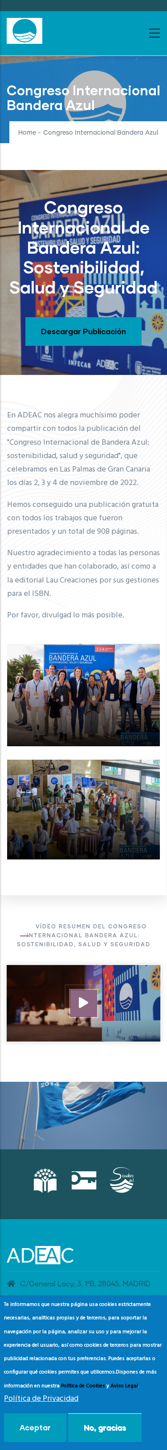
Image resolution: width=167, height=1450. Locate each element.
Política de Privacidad (41, 1398)
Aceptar (35, 1427)
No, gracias (105, 1427)
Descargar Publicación (83, 331)
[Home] (24, 31)
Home (27, 133)
